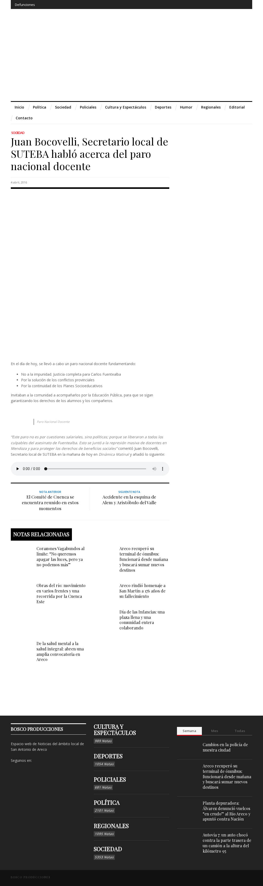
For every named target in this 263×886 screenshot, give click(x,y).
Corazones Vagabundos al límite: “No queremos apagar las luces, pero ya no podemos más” (60, 556)
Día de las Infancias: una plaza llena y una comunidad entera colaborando (142, 619)
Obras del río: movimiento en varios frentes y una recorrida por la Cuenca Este (61, 593)
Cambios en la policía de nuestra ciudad (225, 747)
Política (107, 802)
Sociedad (17, 133)
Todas (239, 730)
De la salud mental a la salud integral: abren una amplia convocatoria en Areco (60, 651)
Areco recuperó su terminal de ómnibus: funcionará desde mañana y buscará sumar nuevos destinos (143, 559)
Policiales (110, 779)
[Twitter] (225, 4)
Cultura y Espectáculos (115, 729)
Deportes (108, 756)
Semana (189, 730)
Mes (214, 730)
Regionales (111, 826)
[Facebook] (206, 4)
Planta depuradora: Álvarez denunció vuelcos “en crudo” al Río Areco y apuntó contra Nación (226, 811)
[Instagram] (215, 4)
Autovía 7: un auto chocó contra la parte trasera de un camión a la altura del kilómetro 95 (227, 842)
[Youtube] (234, 4)
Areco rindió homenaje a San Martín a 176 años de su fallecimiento (142, 591)
